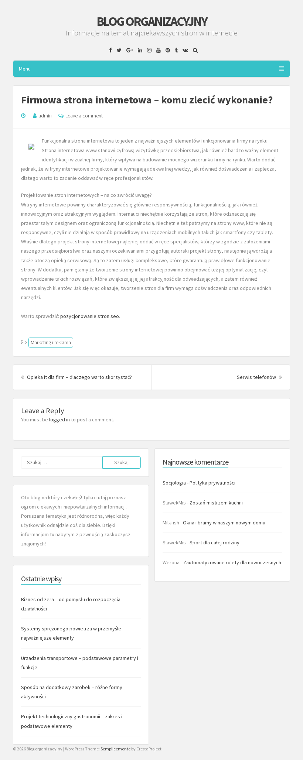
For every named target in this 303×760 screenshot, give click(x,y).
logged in (59, 419)
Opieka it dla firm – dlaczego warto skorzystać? (79, 377)
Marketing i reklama (51, 342)
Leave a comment (84, 115)
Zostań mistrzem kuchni (216, 502)
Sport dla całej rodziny (214, 542)
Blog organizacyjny (151, 21)
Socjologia (174, 482)
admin (45, 115)
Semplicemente (115, 749)
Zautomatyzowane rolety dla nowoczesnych (232, 562)
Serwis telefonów (259, 377)
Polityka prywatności (212, 482)
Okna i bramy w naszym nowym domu (224, 522)
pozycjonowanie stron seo (89, 316)
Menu (25, 68)
